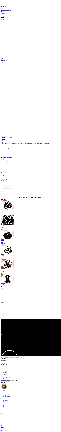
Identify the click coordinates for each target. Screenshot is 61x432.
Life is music (3, 212)
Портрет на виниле (4, 6)
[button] (2, 211)
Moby (2, 227)
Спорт (4, 369)
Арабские (8, 161)
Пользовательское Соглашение (7, 378)
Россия (7, 172)
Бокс (1, 58)
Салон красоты (3, 60)
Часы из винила (4, 7)
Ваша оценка (3, 180)
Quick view (2, 225)
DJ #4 (2, 242)
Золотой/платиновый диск (5, 5)
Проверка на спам (3, 189)
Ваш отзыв (2, 185)
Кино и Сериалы (5, 371)
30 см (7, 159)
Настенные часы (9, 170)
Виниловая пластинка (9, 155)
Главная (2, 57)
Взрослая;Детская (9, 153)
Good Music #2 (3, 286)
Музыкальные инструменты (6, 370)
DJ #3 (2, 315)
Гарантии (4, 374)
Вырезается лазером (9, 157)
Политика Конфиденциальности (7, 377)
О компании (4, 373)
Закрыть (1, 429)
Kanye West (3, 271)
